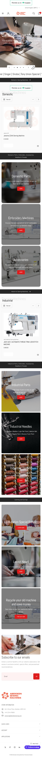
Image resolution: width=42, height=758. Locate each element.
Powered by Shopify (28, 754)
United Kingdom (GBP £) (31, 8)
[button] (3, 13)
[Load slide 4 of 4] (23, 67)
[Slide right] (38, 99)
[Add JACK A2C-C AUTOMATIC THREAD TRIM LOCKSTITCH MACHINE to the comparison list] (38, 355)
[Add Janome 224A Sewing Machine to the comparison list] (38, 146)
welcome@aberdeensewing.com (13, 716)
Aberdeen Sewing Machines (18, 754)
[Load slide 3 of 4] (20, 67)
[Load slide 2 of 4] (17, 67)
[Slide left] (33, 99)
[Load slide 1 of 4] (14, 67)
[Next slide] (28, 67)
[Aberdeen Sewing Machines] (12, 699)
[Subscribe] (36, 676)
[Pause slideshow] (32, 67)
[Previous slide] (9, 67)
